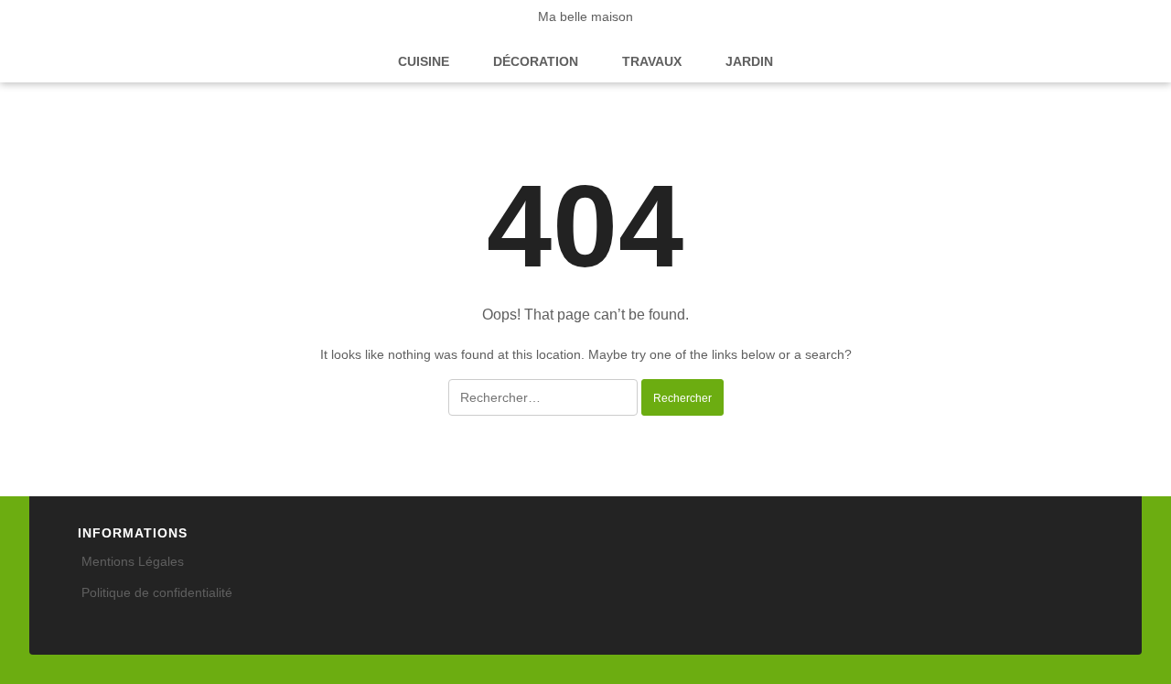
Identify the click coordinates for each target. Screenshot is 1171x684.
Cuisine (423, 61)
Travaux (652, 61)
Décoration (535, 61)
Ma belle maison (585, 16)
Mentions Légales (132, 561)
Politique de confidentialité (156, 592)
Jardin (749, 61)
